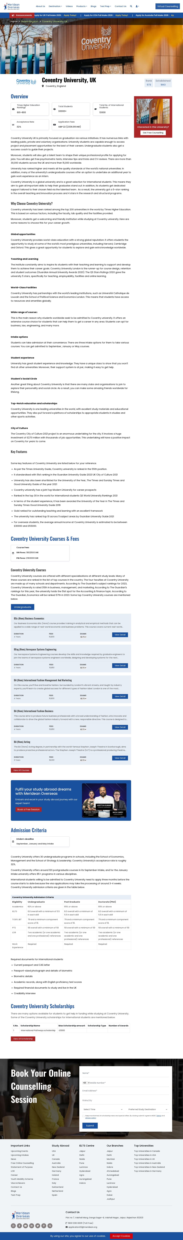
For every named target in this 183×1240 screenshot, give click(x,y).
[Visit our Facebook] (19, 1225)
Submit (90, 1125)
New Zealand (58, 1167)
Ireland (55, 1175)
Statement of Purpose (22, 1167)
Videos (69, 6)
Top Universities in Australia (147, 1163)
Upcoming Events (19, 1151)
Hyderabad (84, 1171)
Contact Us (120, 6)
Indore (82, 1183)
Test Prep (105, 6)
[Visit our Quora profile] (49, 1225)
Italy (54, 1183)
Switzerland (57, 1187)
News (13, 1159)
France (55, 1179)
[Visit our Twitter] (37, 1225)
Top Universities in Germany (147, 1171)
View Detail (120, 634)
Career (14, 1175)
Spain (54, 1195)
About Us (40, 6)
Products (81, 6)
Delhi (81, 1155)
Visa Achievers (18, 1183)
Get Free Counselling (153, 132)
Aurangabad (85, 1179)
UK (53, 1155)
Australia (56, 1163)
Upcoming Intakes (20, 1155)
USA (54, 1151)
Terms (158, 1116)
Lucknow (83, 1167)
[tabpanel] (71, 693)
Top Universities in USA (145, 1155)
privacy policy (90, 1118)
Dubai (109, 1195)
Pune (81, 1163)
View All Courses (21, 770)
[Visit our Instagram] (13, 1225)
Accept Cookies (121, 1236)
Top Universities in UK (144, 1159)
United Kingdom (29, 21)
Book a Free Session (28, 809)
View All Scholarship (23, 1038)
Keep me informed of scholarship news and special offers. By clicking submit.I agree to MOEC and (125, 1117)
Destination (55, 6)
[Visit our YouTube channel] (25, 1225)
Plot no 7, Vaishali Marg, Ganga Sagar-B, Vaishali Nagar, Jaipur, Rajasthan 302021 (104, 1217)
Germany (56, 1171)
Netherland (57, 1191)
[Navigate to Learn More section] (137, 6)
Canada (56, 1159)
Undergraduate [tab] (22, 607)
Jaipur (82, 1151)
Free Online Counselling (22, 1163)
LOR (13, 1171)
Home (14, 21)
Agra (81, 1175)
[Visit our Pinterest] (43, 1225)
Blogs (93, 6)
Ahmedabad (113, 1171)
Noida (82, 1159)
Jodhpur (111, 1199)
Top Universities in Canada (147, 1151)
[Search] (131, 6)
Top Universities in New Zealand (149, 1167)
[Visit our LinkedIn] (31, 1225)
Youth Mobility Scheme (22, 1179)
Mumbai (111, 1159)
